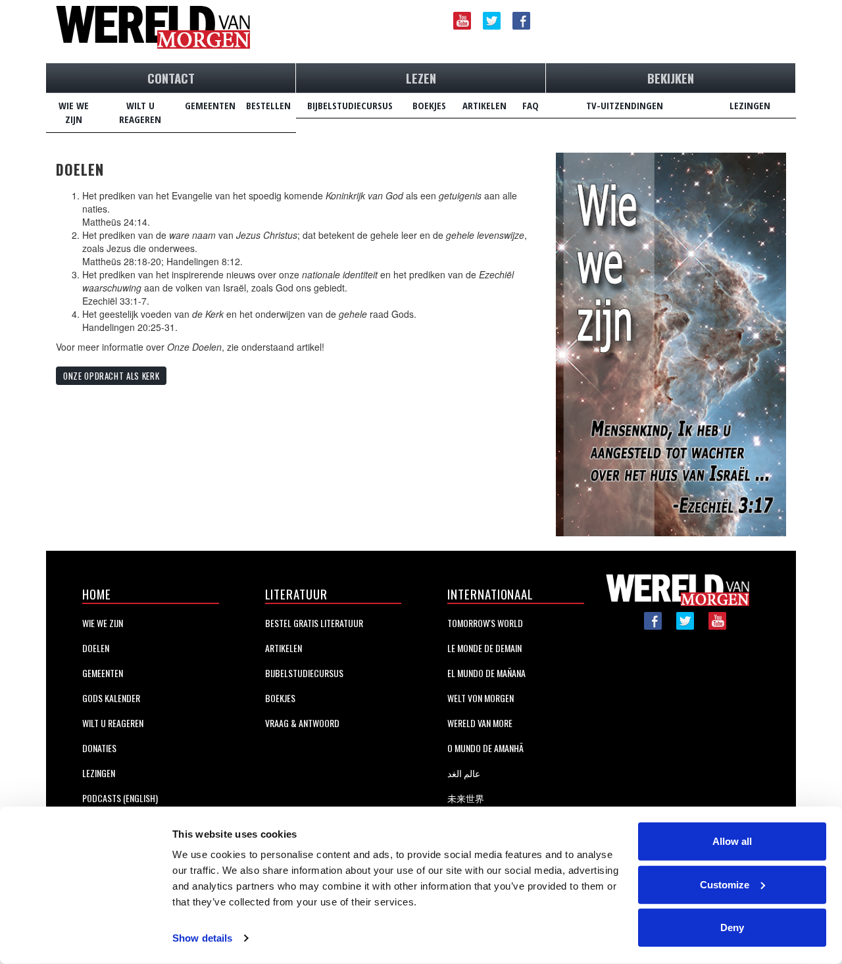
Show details (202, 938)
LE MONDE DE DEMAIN (484, 648)
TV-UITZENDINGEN (624, 105)
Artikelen (283, 648)
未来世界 (465, 798)
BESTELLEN (268, 105)
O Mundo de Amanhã (485, 748)
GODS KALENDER (111, 698)
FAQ (530, 105)
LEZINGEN (750, 105)
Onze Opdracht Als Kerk (111, 375)
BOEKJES (429, 105)
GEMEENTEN (210, 105)
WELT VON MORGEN (480, 698)
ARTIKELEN (484, 105)
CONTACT (171, 77)
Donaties (99, 748)
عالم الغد (463, 773)
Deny (732, 927)
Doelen (95, 648)
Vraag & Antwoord (302, 723)
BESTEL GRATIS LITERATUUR (314, 623)
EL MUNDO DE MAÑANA (486, 673)
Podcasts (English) (120, 798)
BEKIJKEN (670, 77)
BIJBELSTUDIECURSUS (350, 105)
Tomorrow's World (485, 623)
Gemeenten (102, 673)
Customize (724, 884)
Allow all (732, 841)
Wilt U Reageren (112, 723)
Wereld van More (479, 723)
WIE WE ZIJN (74, 112)
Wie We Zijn (102, 623)
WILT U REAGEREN (140, 112)
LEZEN (421, 77)
